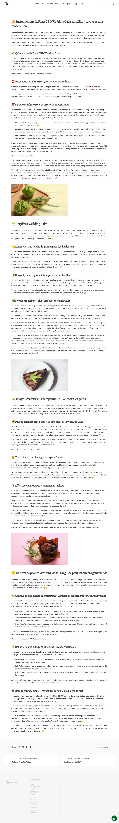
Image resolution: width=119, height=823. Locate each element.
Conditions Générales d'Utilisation (34, 793)
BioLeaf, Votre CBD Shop (21, 761)
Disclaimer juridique (34, 812)
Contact (33, 808)
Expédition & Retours (34, 799)
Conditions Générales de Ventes (35, 786)
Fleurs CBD (29, 156)
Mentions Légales (33, 804)
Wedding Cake (40, 449)
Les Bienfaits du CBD (72, 761)
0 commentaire (103, 747)
